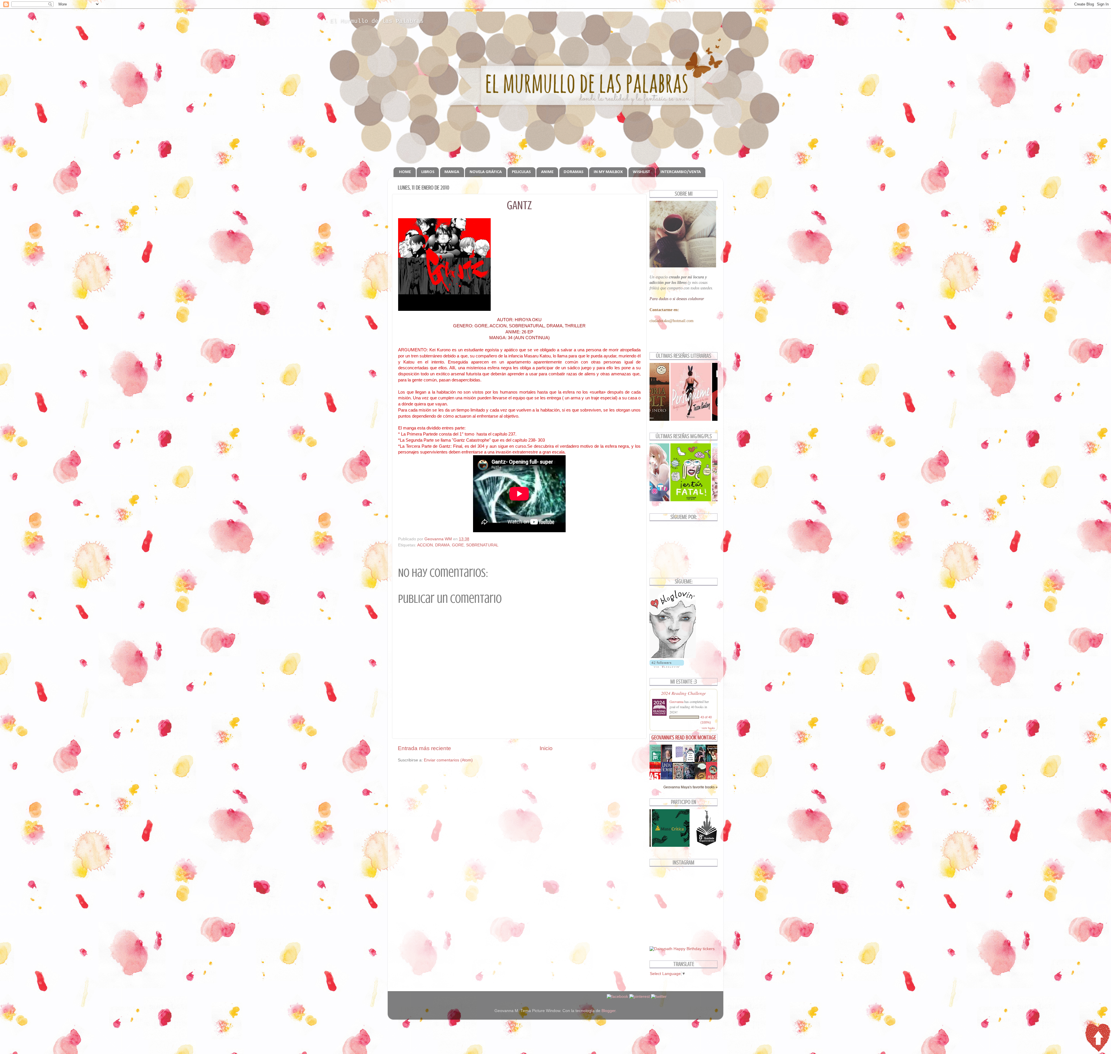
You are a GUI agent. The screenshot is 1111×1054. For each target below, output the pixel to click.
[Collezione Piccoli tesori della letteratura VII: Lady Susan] (679, 758)
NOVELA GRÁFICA (486, 172)
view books (708, 728)
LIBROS (427, 172)
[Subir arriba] (1098, 1039)
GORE (458, 545)
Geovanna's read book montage (683, 737)
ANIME (547, 172)
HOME (405, 172)
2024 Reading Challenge (683, 693)
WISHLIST (641, 172)
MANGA (451, 172)
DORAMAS (573, 172)
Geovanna (676, 701)
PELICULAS (521, 172)
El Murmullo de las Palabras (377, 21)
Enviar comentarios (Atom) (448, 760)
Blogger (608, 1011)
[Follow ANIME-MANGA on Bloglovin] (673, 657)
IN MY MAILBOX (608, 172)
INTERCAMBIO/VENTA (681, 172)
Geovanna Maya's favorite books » (690, 787)
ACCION (425, 545)
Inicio (546, 748)
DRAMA (442, 545)
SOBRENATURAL (482, 545)
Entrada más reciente (424, 748)
